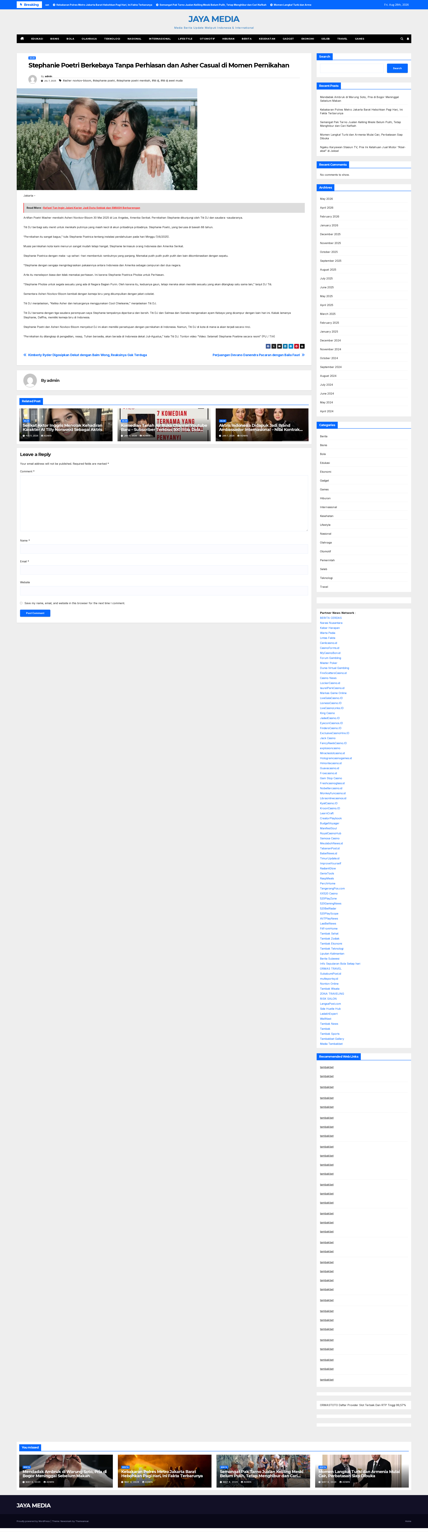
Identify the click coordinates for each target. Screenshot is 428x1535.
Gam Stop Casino (331, 778)
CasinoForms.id (329, 648)
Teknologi (112, 38)
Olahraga (89, 38)
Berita (247, 38)
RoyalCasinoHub (330, 833)
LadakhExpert (329, 1013)
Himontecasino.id (331, 763)
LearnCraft (327, 813)
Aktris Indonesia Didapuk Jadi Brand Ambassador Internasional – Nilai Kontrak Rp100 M (259, 429)
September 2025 (331, 260)
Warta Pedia (327, 633)
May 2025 (326, 296)
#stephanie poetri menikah (133, 80)
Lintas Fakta (327, 638)
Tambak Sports (330, 1033)
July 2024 (326, 384)
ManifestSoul (328, 828)
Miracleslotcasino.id (332, 753)
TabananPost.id (330, 848)
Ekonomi (307, 38)
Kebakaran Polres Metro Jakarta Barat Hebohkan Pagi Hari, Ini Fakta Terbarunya (162, 1473)
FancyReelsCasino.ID (333, 743)
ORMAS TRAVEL (331, 968)
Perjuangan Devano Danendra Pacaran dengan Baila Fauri (256, 355)
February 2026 (329, 216)
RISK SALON (328, 998)
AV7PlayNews (329, 918)
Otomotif (207, 38)
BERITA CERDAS (331, 618)
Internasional (160, 38)
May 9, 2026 (33, 1482)
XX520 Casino (329, 893)
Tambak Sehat (329, 933)
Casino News (328, 678)
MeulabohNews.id (331, 843)
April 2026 (327, 207)
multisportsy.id (329, 978)
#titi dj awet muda (172, 80)
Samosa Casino (330, 838)
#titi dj (155, 80)
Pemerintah (327, 560)
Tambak (325, 1028)
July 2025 (326, 278)
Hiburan (228, 38)
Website (25, 582)
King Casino (327, 713)
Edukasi (37, 38)
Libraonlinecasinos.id (333, 798)
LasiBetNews (328, 923)
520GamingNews (330, 903)
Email (24, 561)
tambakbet (327, 1067)
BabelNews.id (328, 853)
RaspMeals (327, 878)
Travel (342, 38)
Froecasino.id (328, 773)
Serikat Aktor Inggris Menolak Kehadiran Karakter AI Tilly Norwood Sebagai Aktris (62, 427)
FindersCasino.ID (330, 728)
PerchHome (327, 883)
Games (359, 38)
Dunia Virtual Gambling (334, 668)
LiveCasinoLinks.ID (332, 708)
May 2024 (326, 402)
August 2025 (328, 269)
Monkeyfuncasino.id (333, 793)
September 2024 (331, 367)
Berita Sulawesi (329, 958)
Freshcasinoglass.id (332, 783)
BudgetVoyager (329, 823)
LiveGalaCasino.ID (331, 698)
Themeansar (82, 1521)
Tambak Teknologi (331, 948)
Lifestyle (185, 38)
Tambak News (329, 1023)
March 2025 (328, 314)
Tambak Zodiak (329, 938)
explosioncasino (330, 748)
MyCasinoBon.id (330, 653)
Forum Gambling (330, 658)
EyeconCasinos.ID (331, 723)
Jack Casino (328, 738)
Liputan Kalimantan (332, 953)
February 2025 (329, 322)
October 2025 (329, 252)
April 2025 (326, 305)
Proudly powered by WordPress (33, 1521)
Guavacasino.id (329, 768)
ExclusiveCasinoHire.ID (334, 733)
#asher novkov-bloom (77, 80)
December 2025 (330, 234)
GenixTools (327, 873)
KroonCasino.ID (330, 808)
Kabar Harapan (330, 628)
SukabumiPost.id (330, 973)
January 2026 (329, 225)
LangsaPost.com (330, 1003)
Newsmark (66, 1521)
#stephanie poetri (104, 80)
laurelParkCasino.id (332, 688)
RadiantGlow (328, 868)
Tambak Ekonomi (331, 943)
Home (408, 1521)
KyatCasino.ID (329, 803)
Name (25, 540)
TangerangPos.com (332, 888)
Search (324, 56)
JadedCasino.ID (330, 718)
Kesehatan (267, 38)
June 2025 (327, 287)
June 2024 (327, 393)
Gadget (288, 38)
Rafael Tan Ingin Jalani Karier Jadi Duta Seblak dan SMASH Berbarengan (91, 207)
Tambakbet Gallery (332, 1038)
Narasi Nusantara (331, 623)
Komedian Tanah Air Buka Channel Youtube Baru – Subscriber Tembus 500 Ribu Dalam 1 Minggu (164, 429)
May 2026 (326, 198)
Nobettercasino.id (331, 788)
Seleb (325, 38)
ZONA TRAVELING (332, 993)
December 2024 (330, 340)
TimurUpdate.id (329, 858)
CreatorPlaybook (331, 818)
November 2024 (330, 349)
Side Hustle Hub (330, 1008)
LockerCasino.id (330, 683)
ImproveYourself (330, 863)
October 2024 (329, 358)
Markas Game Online (333, 693)
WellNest (325, 1018)
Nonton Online (329, 983)
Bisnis (54, 38)
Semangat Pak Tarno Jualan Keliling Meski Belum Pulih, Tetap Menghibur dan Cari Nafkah (261, 1475)
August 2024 (328, 375)
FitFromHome (329, 928)
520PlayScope (329, 913)
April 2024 (327, 411)
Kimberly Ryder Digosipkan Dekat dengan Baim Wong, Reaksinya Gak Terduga (87, 355)
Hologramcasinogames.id (336, 758)
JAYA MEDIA (214, 19)
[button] (402, 38)
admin (48, 76)
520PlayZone (328, 898)
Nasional (135, 38)
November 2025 (330, 243)
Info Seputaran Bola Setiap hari (340, 963)
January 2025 (329, 331)
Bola (70, 38)
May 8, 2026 (231, 1482)
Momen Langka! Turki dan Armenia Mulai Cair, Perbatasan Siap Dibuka (359, 1473)
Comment (27, 471)
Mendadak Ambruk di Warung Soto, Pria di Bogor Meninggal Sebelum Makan (65, 1473)
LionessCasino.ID (331, 703)
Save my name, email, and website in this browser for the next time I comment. (74, 603)
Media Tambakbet (331, 1043)
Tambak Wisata (329, 988)
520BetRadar (328, 908)
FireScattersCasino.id (333, 673)
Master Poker (328, 663)
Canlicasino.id (328, 643)
